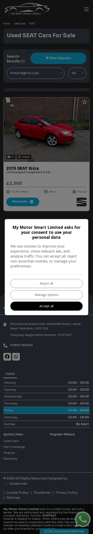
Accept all (46, 306)
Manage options (46, 295)
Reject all (46, 283)
